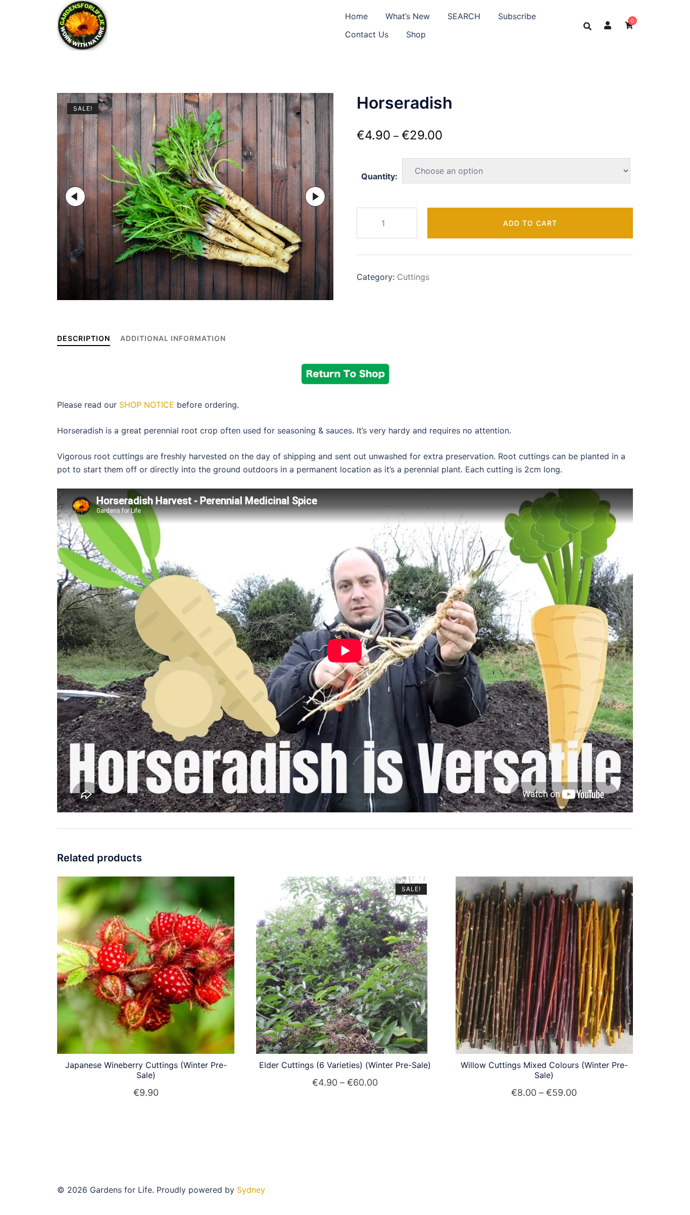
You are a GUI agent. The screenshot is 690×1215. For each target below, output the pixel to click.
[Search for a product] (587, 25)
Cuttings (413, 277)
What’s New (407, 16)
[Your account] (608, 25)
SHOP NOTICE (146, 405)
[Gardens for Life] (82, 24)
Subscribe (517, 16)
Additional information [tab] (173, 338)
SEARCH (464, 16)
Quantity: (379, 176)
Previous (75, 196)
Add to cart (530, 223)
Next (315, 196)
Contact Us (366, 34)
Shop (416, 34)
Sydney (251, 1190)
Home (356, 16)
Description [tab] (83, 338)
